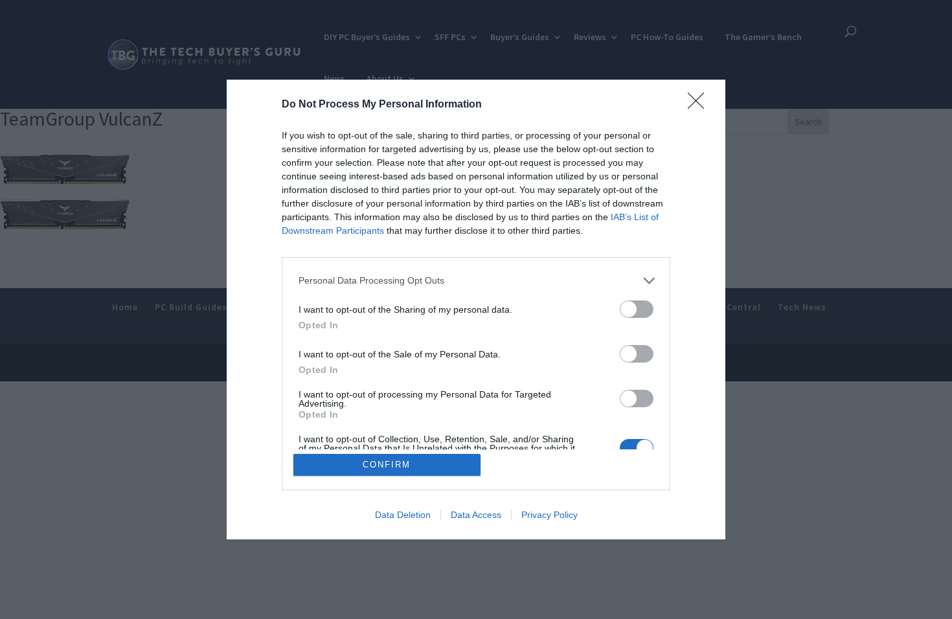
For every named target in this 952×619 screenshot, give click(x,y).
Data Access (476, 515)
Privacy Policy (549, 515)
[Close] (700, 105)
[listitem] (476, 280)
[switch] (636, 309)
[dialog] (476, 310)
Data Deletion (403, 515)
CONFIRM (387, 464)
